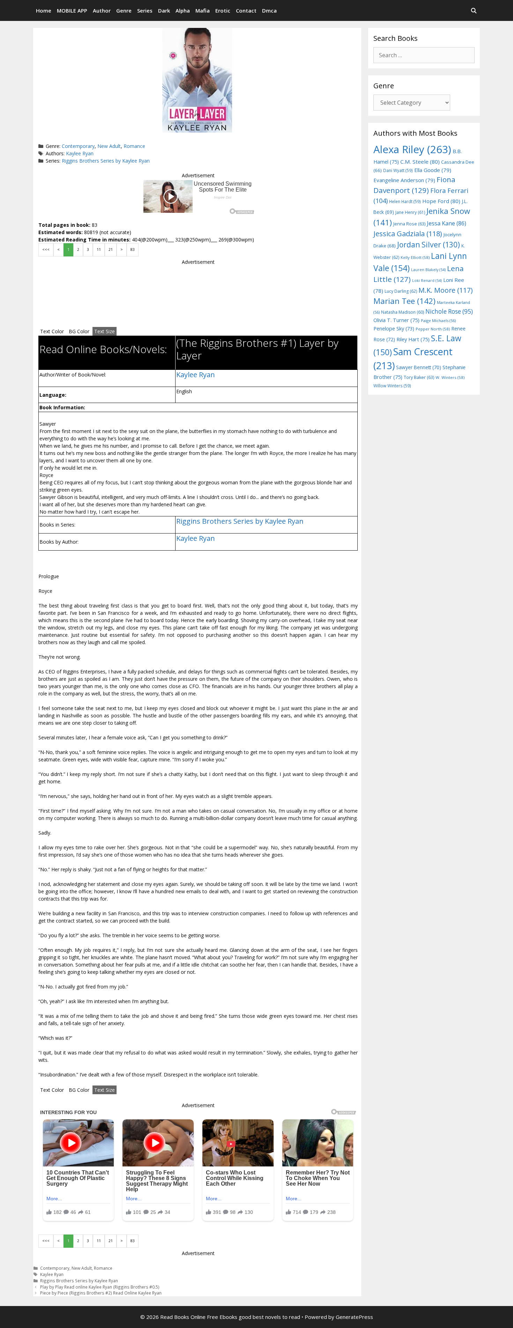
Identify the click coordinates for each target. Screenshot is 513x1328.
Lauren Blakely (428, 269)
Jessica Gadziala (407, 233)
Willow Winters (392, 385)
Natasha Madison (402, 312)
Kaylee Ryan (80, 153)
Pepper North (433, 328)
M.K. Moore (445, 290)
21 (111, 249)
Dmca (269, 10)
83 (133, 249)
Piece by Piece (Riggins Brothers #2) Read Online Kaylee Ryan (101, 1293)
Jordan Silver (428, 244)
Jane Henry (410, 212)
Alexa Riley (412, 149)
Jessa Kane (446, 223)
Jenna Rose (409, 224)
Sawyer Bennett (418, 367)
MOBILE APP (72, 10)
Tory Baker (419, 377)
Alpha (183, 10)
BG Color (79, 331)
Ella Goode (432, 169)
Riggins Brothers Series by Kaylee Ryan (106, 160)
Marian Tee (404, 301)
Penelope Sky (393, 328)
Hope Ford (441, 200)
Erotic (222, 10)
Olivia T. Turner (396, 320)
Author (102, 10)
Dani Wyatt (398, 170)
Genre (124, 10)
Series (145, 10)
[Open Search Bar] (474, 10)
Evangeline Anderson (404, 180)
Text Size (104, 331)
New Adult (109, 146)
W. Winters (450, 377)
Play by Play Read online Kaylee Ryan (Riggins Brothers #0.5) (99, 1287)
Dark (164, 10)
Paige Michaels (438, 320)
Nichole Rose (449, 311)
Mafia (202, 10)
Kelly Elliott (415, 257)
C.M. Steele (420, 161)
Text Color (52, 331)
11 (99, 249)
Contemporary (78, 146)
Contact (246, 10)
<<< (46, 249)
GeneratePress (354, 1316)
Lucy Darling (401, 291)
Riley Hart (413, 339)
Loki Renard (427, 280)
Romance (134, 146)
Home (43, 10)
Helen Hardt (405, 201)
